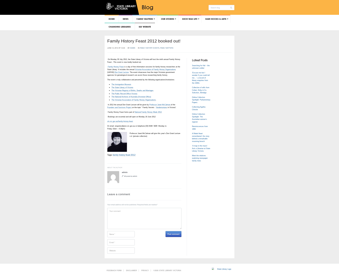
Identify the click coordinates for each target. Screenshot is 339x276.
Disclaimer (131, 271)
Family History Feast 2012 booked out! (143, 41)
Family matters (145, 19)
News (125, 19)
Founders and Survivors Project (119, 107)
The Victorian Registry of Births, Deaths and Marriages (132, 91)
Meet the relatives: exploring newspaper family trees (200, 158)
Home (112, 19)
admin (132, 48)
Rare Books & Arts (215, 19)
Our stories (167, 19)
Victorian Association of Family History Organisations (155, 69)
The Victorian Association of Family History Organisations (133, 100)
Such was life (189, 19)
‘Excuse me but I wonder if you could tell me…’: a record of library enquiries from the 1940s (201, 78)
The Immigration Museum (121, 84)
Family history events (149, 48)
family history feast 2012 (124, 155)
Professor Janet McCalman (160, 105)
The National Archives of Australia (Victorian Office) (131, 97)
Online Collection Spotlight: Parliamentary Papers (201, 99)
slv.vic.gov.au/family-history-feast (120, 121)
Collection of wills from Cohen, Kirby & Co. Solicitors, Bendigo (200, 90)
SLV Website (145, 26)
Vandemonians (161, 107)
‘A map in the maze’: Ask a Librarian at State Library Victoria (201, 148)
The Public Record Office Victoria (124, 94)
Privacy (145, 271)
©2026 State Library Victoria (167, 271)
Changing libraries (120, 26)
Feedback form (114, 271)
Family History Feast (115, 67)
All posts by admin (130, 176)
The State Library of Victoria (122, 87)
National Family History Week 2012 (148, 112)
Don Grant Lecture (122, 72)
